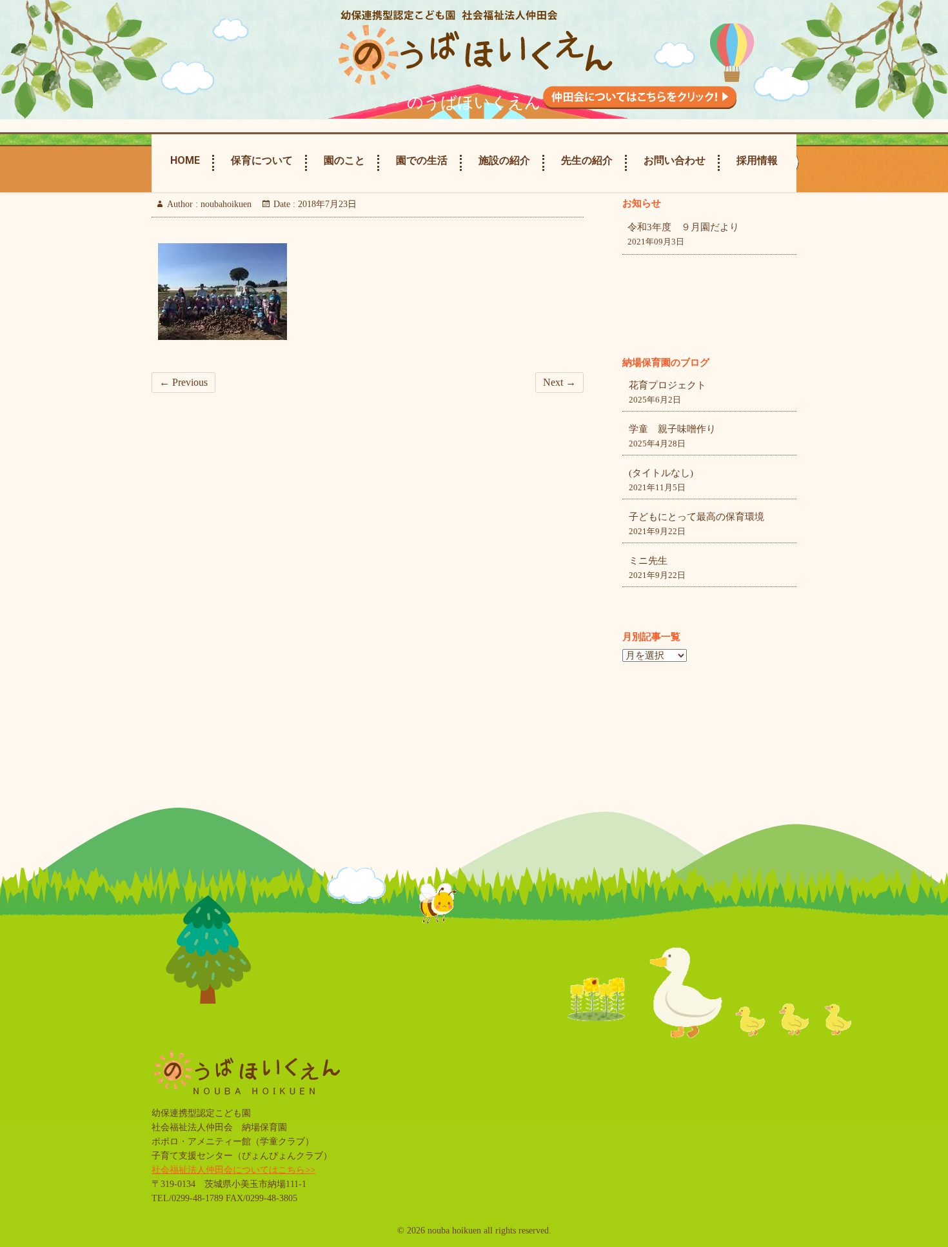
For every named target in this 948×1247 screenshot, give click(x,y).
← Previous (183, 382)
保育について (262, 160)
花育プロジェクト (667, 385)
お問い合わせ (675, 160)
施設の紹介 (504, 160)
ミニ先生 (648, 560)
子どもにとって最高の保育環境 (696, 517)
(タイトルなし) (661, 473)
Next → (559, 382)
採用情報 (757, 160)
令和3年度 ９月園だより (683, 227)
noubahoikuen (225, 204)
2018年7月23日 (326, 204)
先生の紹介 (587, 160)
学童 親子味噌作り (672, 429)
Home (185, 160)
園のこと (344, 160)
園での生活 (422, 160)
